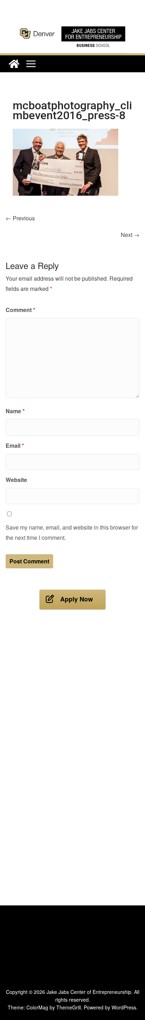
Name (15, 411)
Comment (20, 310)
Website (16, 480)
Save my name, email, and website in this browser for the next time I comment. (72, 532)
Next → (130, 235)
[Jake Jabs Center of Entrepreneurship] (72, 25)
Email (15, 445)
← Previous (20, 218)
